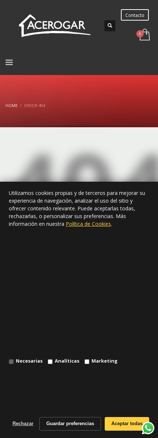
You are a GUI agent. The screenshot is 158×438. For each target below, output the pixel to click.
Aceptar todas (127, 423)
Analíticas (67, 360)
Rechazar (22, 423)
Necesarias (29, 360)
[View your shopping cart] (144, 35)
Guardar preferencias (70, 423)
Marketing (104, 360)
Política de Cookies (88, 223)
